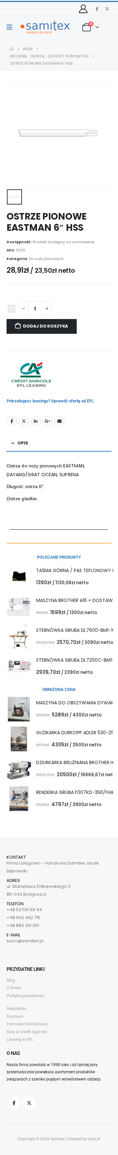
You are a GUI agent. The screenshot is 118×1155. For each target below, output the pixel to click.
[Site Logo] (45, 27)
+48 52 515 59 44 (24, 910)
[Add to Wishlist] (11, 309)
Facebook (12, 421)
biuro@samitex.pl (25, 941)
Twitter (23, 421)
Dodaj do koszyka (45, 326)
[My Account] (83, 9)
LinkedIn (35, 421)
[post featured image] (19, 577)
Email (59, 421)
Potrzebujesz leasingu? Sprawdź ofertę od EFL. (51, 400)
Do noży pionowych (46, 258)
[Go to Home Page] (11, 49)
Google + (47, 421)
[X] (107, 9)
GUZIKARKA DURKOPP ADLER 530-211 (75, 732)
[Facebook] (97, 9)
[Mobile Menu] (12, 27)
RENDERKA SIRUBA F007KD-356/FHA (74, 792)
